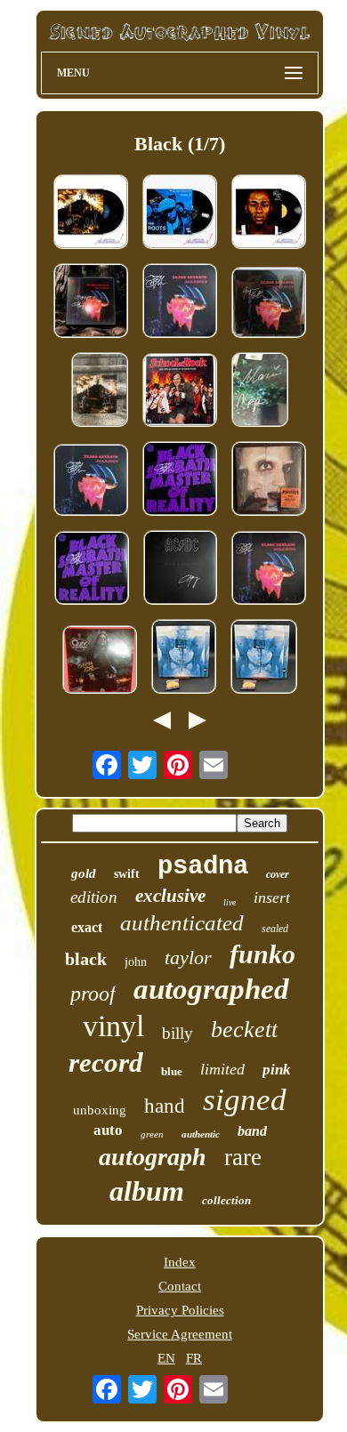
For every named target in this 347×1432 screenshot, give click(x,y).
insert (272, 897)
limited (222, 1069)
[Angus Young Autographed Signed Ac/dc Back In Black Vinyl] (180, 569)
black (86, 959)
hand (164, 1106)
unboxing (99, 1110)
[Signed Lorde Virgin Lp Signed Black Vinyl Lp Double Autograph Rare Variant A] (264, 658)
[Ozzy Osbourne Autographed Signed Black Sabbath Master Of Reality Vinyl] (179, 480)
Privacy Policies (180, 1310)
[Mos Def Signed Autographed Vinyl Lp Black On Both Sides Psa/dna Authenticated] (268, 213)
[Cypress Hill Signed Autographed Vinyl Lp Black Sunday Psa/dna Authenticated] (90, 213)
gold (83, 873)
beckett (244, 1029)
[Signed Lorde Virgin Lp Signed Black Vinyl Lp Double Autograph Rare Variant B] (184, 658)
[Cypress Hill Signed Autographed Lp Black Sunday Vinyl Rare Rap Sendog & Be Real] (99, 391)
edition (93, 897)
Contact (179, 1286)
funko (262, 954)
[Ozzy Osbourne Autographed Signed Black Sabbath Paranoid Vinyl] (90, 302)
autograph (152, 1157)
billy (177, 1033)
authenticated (182, 923)
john (136, 962)
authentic (201, 1134)
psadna (202, 866)
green (152, 1134)
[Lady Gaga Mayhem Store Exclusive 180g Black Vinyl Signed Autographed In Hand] (268, 480)
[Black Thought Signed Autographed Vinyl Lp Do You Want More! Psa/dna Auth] (179, 213)
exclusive (170, 895)
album (146, 1191)
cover (277, 874)
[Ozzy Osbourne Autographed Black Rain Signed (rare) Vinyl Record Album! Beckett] (99, 661)
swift (127, 874)
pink (276, 1069)
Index (180, 1262)
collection (226, 1200)
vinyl (113, 1026)
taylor (188, 957)
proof (93, 993)
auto (108, 1130)
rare (243, 1157)
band (252, 1130)
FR (194, 1358)
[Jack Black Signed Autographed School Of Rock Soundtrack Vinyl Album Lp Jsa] (179, 392)
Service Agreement (179, 1334)
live (229, 902)
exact (86, 927)
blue (171, 1071)
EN (166, 1358)
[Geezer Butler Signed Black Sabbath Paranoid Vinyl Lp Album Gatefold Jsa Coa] (268, 304)
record (106, 1062)
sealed (275, 928)
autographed (211, 989)
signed (244, 1099)
